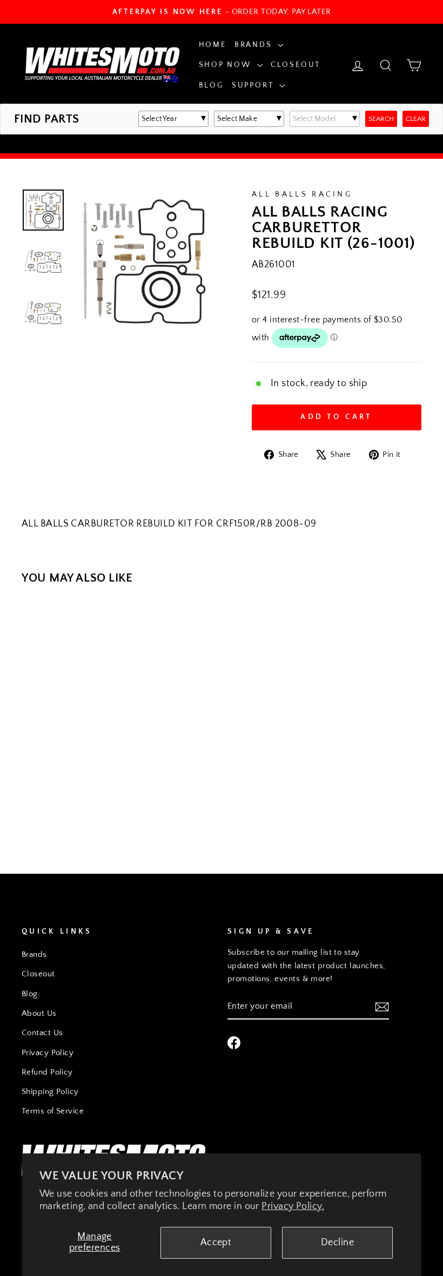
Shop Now (226, 64)
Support (254, 85)
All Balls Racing (302, 194)
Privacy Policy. (292, 1206)
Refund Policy (47, 1072)
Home (212, 44)
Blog (211, 85)
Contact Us (42, 1032)
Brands (255, 44)
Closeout (295, 64)
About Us (39, 1013)
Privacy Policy (47, 1052)
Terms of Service (53, 1111)
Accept (216, 1242)
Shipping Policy (50, 1091)
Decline (337, 1242)
